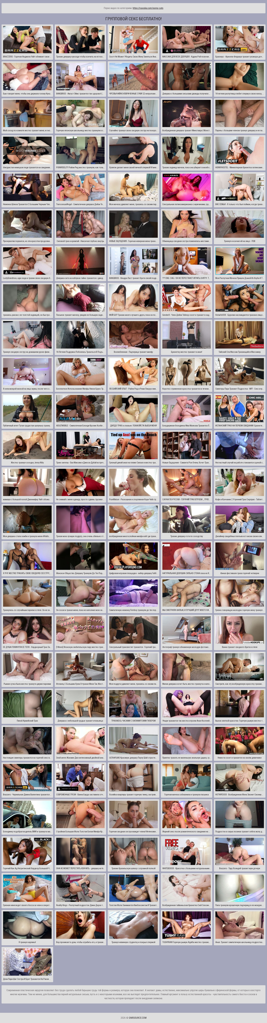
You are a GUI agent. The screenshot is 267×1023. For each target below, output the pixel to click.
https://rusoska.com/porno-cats (148, 8)
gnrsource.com (137, 1017)
